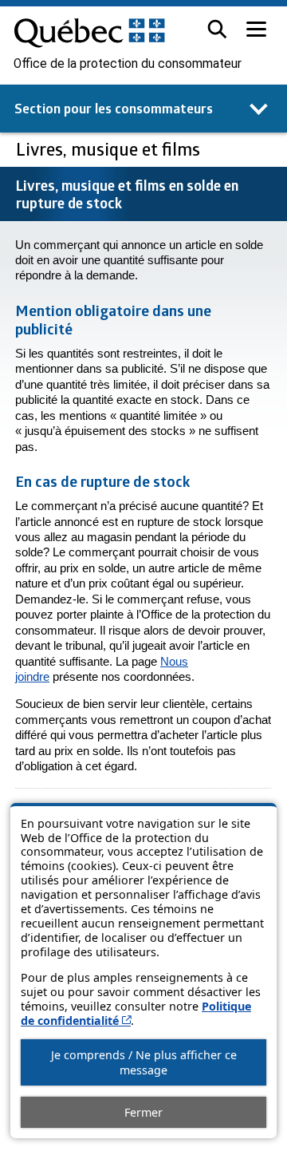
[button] (217, 29)
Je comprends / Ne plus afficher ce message (144, 1062)
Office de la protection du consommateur (128, 64)
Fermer (143, 1112)
